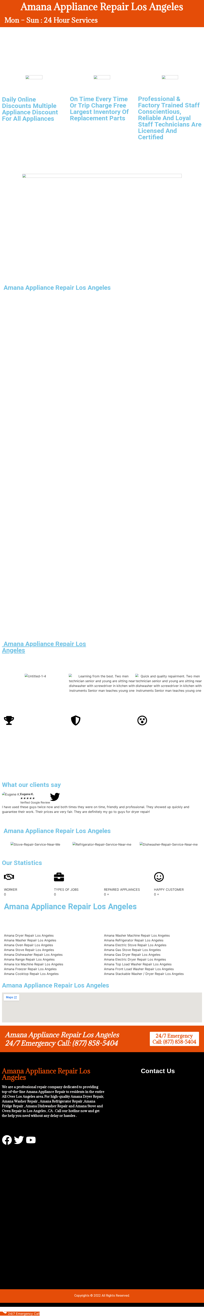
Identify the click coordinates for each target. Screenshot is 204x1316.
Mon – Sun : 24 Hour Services (51, 20)
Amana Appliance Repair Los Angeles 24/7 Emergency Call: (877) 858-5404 (62, 1038)
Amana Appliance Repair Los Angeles (44, 647)
